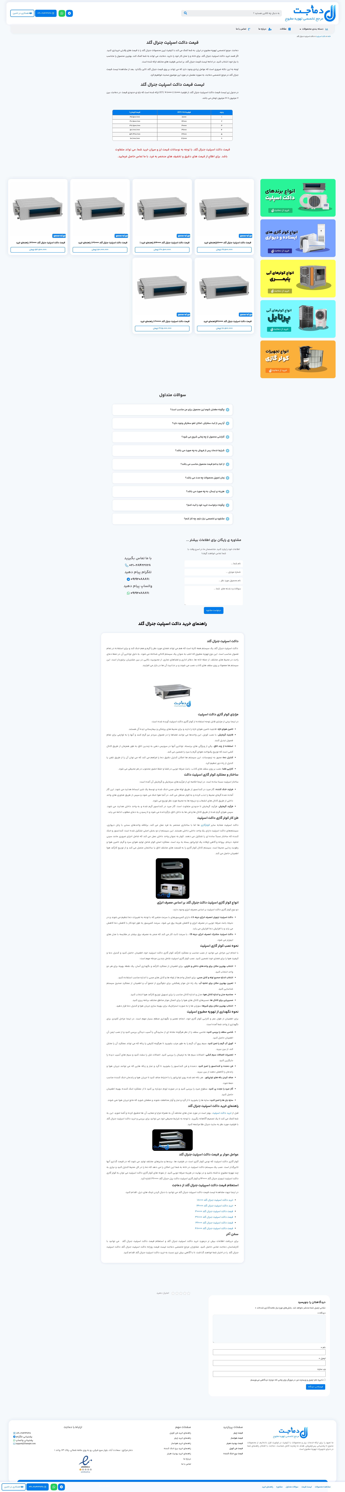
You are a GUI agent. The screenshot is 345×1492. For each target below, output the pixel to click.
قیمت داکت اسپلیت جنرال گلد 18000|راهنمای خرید (228, 242)
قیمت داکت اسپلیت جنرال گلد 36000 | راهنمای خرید (102, 242)
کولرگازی (205, 825)
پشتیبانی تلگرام (23, 1437)
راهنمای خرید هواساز (181, 1443)
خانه (329, 36)
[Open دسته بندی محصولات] (300, 29)
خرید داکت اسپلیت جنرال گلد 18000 (215, 1200)
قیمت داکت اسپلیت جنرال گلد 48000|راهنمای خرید (227, 321)
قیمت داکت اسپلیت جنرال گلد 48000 (214, 1228)
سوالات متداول (292, 1486)
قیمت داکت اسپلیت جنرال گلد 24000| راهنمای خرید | (164, 242)
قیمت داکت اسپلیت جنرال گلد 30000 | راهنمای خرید (164, 321)
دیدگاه (322, 1313)
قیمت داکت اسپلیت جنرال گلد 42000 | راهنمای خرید (40, 242)
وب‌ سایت (321, 1369)
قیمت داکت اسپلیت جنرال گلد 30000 (214, 1211)
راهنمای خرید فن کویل (180, 1433)
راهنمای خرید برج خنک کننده (177, 1448)
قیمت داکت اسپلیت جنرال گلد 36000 (214, 1217)
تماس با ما (186, 1464)
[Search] (185, 13)
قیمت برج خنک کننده (233, 1453)
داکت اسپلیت (321, 36)
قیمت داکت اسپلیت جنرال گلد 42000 (214, 1223)
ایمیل (322, 1358)
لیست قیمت (306, 1486)
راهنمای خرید (267, 1486)
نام (323, 1348)
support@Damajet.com (25, 1443)
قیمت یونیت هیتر (235, 1443)
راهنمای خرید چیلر (182, 1438)
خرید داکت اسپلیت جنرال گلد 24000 (215, 1206)
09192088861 (139, 579)
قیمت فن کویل (236, 1448)
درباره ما (187, 1459)
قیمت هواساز (237, 1438)
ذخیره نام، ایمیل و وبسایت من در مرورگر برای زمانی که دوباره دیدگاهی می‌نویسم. (286, 1380)
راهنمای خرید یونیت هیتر (179, 1453)
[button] (172, 410)
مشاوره (279, 1486)
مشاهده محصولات (323, 1486)
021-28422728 (139, 565)
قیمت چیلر (238, 1433)
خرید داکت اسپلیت (222, 1113)
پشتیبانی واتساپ (24, 1440)
